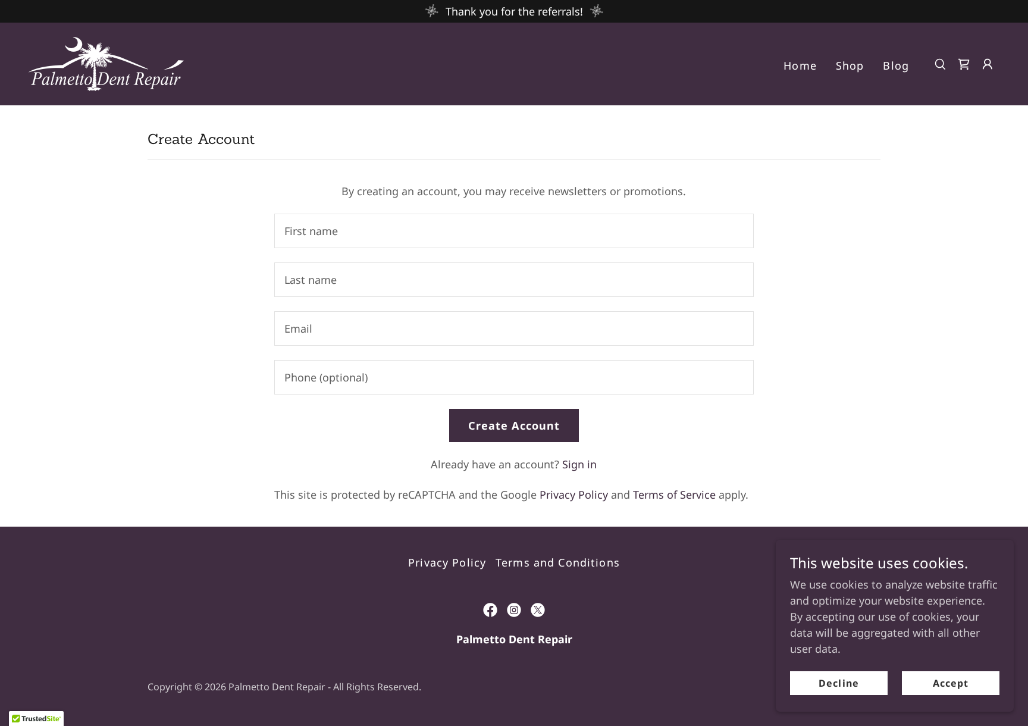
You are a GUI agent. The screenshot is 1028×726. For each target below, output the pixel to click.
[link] (106, 62)
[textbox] (513, 231)
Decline (838, 683)
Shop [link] (850, 65)
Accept (951, 683)
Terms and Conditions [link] (558, 562)
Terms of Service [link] (674, 494)
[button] (987, 64)
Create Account (514, 425)
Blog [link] (896, 65)
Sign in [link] (579, 464)
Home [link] (800, 65)
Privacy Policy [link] (574, 494)
